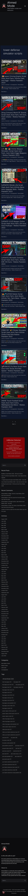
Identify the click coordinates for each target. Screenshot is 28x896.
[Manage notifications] (3, 892)
